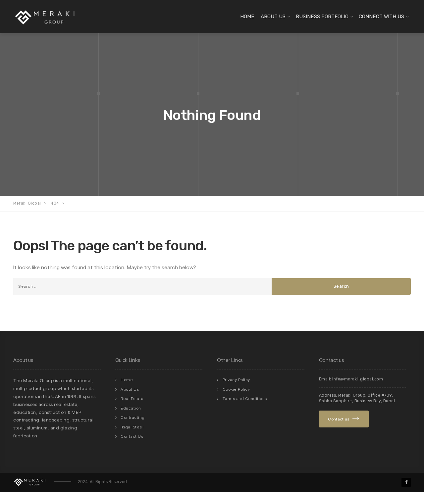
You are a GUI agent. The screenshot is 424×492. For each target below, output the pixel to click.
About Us (273, 17)
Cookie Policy (236, 389)
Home (247, 17)
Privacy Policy (236, 379)
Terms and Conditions (245, 398)
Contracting (133, 417)
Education (131, 408)
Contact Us (132, 436)
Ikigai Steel (132, 426)
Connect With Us (381, 17)
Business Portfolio (322, 17)
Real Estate (132, 398)
